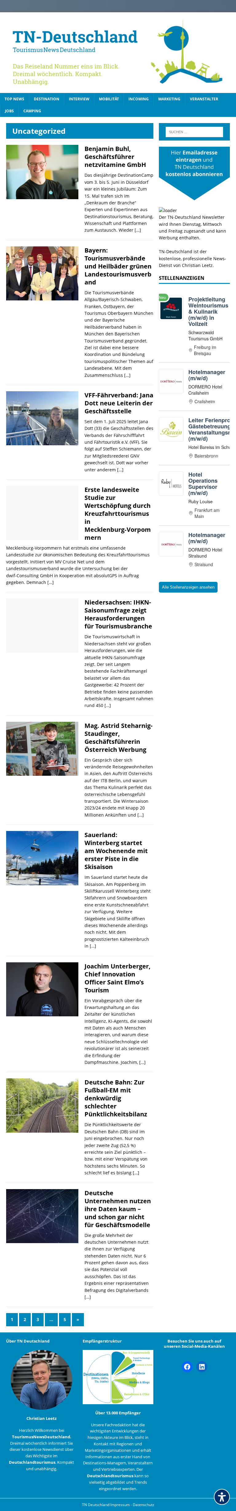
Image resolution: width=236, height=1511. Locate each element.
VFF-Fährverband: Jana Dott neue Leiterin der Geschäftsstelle (119, 403)
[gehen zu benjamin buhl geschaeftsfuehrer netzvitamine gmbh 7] (42, 195)
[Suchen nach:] (194, 132)
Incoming (138, 99)
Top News (14, 99)
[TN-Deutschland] (118, 52)
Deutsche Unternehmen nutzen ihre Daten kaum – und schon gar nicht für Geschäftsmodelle (118, 1209)
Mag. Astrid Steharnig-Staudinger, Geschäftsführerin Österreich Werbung (118, 737)
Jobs (9, 111)
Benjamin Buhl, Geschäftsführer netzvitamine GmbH (115, 157)
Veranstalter (204, 99)
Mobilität (109, 99)
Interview (79, 99)
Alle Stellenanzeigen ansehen (188, 587)
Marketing (169, 99)
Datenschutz (143, 1504)
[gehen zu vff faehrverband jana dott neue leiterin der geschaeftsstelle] (42, 442)
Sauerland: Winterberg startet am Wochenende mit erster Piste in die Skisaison (116, 851)
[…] (138, 230)
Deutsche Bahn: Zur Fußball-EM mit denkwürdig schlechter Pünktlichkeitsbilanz (116, 1098)
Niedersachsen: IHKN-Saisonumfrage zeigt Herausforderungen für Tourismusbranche (118, 614)
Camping (32, 111)
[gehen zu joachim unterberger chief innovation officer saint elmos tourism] (42, 1013)
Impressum (120, 1504)
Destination (46, 99)
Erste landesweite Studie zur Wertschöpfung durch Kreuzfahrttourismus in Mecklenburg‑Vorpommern (118, 513)
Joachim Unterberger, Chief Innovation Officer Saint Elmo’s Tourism (118, 978)
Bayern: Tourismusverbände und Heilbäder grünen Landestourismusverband (118, 266)
